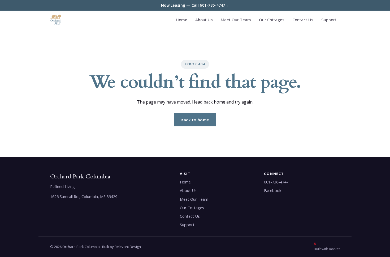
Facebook (272, 190)
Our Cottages (271, 19)
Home (181, 19)
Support (328, 19)
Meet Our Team (236, 19)
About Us (204, 19)
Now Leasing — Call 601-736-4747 (195, 5)
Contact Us (302, 19)
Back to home (195, 119)
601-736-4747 (276, 182)
